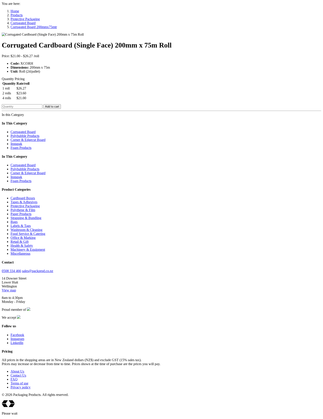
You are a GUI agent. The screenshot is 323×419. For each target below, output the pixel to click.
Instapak (16, 144)
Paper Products (21, 214)
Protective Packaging (25, 19)
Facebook (17, 335)
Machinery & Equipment (28, 249)
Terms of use (19, 383)
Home (15, 11)
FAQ (14, 379)
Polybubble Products (25, 136)
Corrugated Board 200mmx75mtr (34, 27)
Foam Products (21, 148)
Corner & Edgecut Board (28, 140)
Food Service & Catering (28, 234)
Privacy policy (21, 387)
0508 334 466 (11, 271)
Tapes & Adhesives (24, 202)
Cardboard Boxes (23, 198)
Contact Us (18, 375)
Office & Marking (23, 238)
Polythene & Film (23, 210)
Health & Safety (22, 245)
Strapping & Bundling (26, 218)
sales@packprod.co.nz (37, 271)
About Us (17, 371)
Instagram (17, 339)
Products (17, 15)
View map (9, 290)
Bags (14, 222)
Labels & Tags (21, 226)
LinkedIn (17, 343)
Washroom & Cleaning (26, 230)
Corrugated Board (23, 23)
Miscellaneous (20, 253)
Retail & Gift (20, 241)
